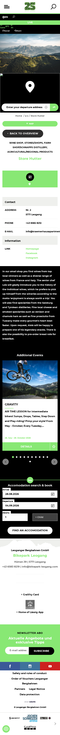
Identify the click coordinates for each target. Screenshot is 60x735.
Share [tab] (18, 31)
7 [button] (36, 457)
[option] (30, 405)
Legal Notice (37, 689)
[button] (46, 107)
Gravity (11, 404)
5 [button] (28, 457)
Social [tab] (7, 31)
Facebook (31, 253)
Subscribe (41, 651)
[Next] (54, 462)
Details (26, 446)
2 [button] (16, 457)
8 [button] (39, 457)
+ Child (39, 517)
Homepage (32, 249)
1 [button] (12, 457)
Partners (20, 689)
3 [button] (20, 457)
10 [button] (47, 457)
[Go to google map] (54, 107)
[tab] (53, 6)
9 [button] (43, 457)
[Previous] (5, 462)
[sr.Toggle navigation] (6, 6)
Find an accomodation (30, 530)
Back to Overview (23, 133)
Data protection (30, 694)
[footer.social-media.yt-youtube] (50, 666)
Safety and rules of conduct (29, 673)
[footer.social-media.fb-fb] (10, 666)
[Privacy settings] (6, 729)
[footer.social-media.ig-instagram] (30, 666)
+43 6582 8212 (33, 223)
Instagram (32, 258)
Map (31, 124)
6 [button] (32, 457)
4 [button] (24, 457)
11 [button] (30, 461)
